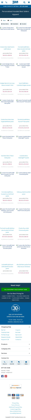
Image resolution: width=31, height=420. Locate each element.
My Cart (3, 330)
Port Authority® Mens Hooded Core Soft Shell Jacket (7, 194)
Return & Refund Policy (15, 411)
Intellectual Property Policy (15, 407)
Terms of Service (15, 405)
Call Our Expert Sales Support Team (15, 289)
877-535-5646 (24, 6)
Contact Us (18, 339)
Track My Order (5, 332)
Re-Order (18, 332)
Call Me (12, 364)
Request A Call (5, 339)
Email (26, 364)
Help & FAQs (19, 337)
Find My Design (5, 335)
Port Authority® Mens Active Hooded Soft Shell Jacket (23, 49)
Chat (19, 364)
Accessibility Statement (15, 413)
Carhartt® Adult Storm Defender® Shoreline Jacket (7, 266)
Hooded (24, 24)
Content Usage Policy (15, 409)
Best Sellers (6, 24)
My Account (18, 335)
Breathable (15, 24)
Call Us (5, 364)
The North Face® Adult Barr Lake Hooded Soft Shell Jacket (7, 230)
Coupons (18, 330)
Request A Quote (5, 337)
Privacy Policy (15, 403)
